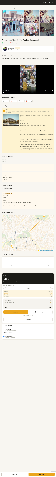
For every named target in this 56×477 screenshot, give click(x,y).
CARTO (52, 250)
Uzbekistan (8, 8)
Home (3, 8)
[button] (12, 246)
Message (14, 474)
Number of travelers (8, 285)
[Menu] (3, 2)
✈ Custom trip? (28, 319)
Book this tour (16, 312)
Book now (41, 474)
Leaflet (40, 250)
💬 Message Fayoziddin (40, 312)
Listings (13, 8)
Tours (17, 8)
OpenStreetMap (46, 250)
